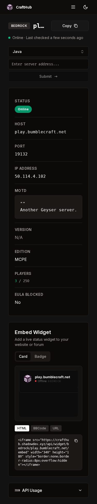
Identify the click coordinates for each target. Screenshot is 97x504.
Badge (40, 356)
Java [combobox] (17, 51)
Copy (67, 26)
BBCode (39, 428)
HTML (22, 428)
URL (56, 428)
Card (23, 356)
